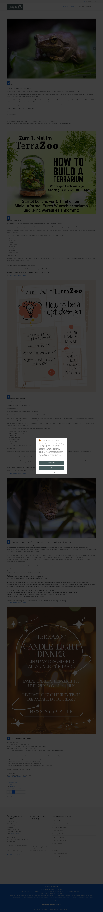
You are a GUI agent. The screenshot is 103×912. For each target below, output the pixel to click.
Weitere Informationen (48, 472)
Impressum (58, 472)
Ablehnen (51, 468)
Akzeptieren (51, 463)
